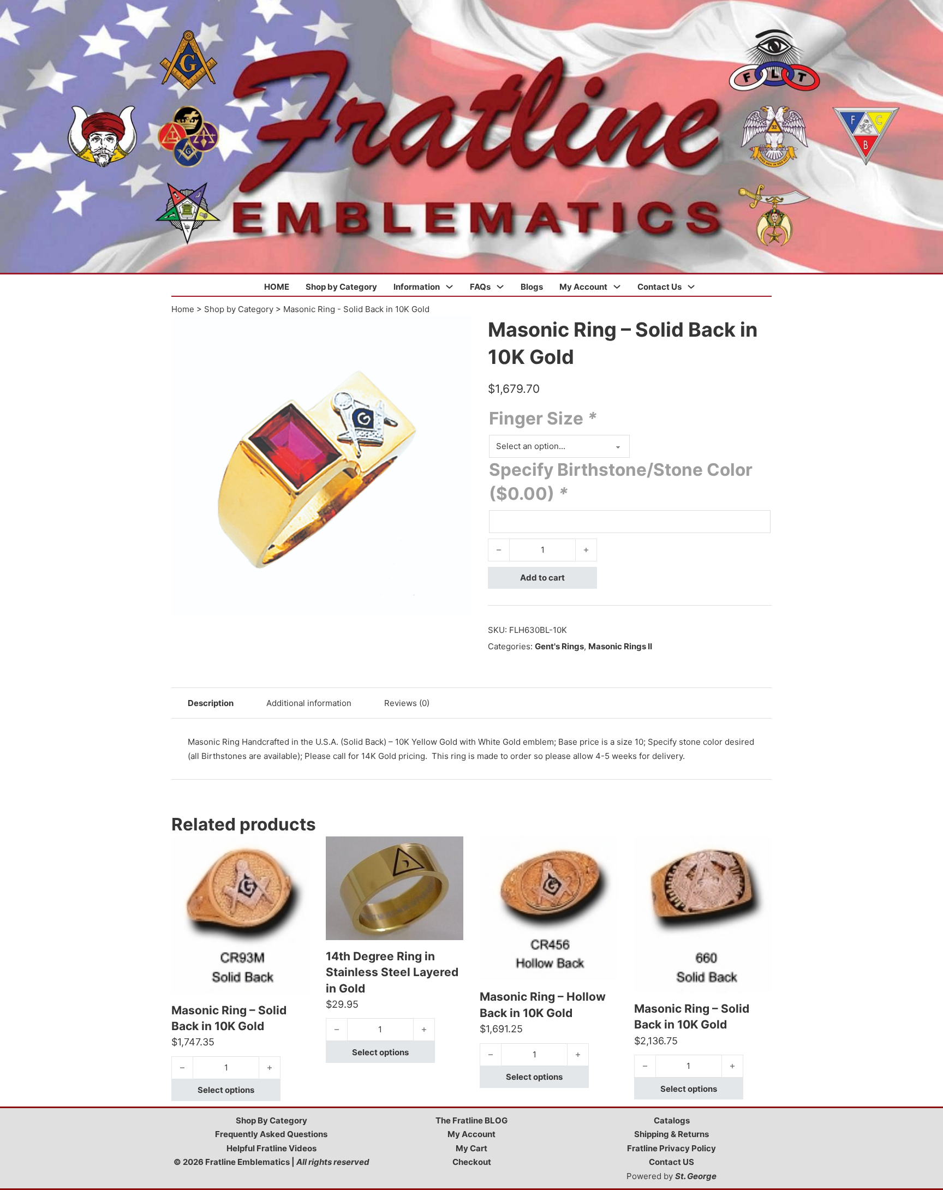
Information (416, 287)
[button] (456, 330)
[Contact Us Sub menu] (691, 287)
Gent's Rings (559, 646)
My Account (583, 287)
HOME (276, 287)
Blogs (532, 287)
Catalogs (672, 1120)
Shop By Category (271, 1120)
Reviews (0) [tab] (406, 703)
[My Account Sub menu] (617, 287)
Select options (226, 1090)
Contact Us (659, 287)
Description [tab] (211, 703)
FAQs (480, 287)
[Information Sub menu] (449, 287)
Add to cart (542, 577)
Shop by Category (341, 287)
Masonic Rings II (620, 646)
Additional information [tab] (308, 703)
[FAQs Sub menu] (500, 287)
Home (182, 309)
